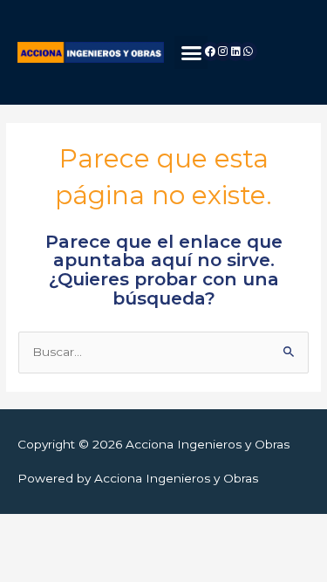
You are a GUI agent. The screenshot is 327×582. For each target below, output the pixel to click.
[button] (191, 52)
